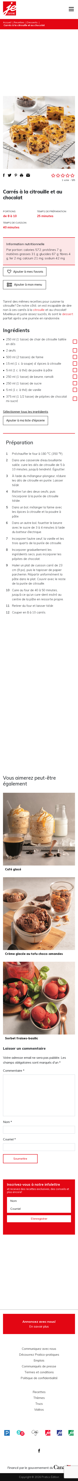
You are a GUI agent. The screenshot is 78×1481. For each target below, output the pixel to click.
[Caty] (35, 1433)
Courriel (9, 1139)
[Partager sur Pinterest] (16, 175)
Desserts (32, 22)
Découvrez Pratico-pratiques (39, 1354)
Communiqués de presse (39, 1366)
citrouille (39, 310)
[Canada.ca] (62, 1466)
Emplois (39, 1360)
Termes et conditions (39, 1372)
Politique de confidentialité (39, 1378)
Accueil (7, 22)
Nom (7, 1122)
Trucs (39, 1404)
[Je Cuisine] (9, 9)
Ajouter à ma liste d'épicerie (25, 420)
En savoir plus (39, 1323)
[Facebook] (39, 1450)
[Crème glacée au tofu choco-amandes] (39, 913)
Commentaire (13, 1070)
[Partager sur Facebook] (4, 175)
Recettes (19, 22)
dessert (67, 314)
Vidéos (39, 1409)
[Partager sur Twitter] (10, 175)
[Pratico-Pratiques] (7, 1433)
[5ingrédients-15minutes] (21, 1433)
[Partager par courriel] (28, 175)
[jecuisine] (48, 1433)
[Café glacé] (39, 829)
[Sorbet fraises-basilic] (39, 998)
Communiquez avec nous (39, 1349)
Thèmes (39, 1398)
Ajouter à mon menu (28, 284)
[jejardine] (71, 1433)
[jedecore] (59, 1433)
